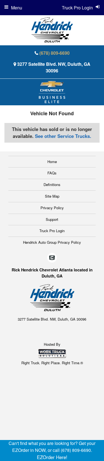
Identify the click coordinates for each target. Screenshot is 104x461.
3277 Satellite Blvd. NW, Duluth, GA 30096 (53, 67)
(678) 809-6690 (54, 53)
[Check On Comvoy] (52, 258)
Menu (16, 7)
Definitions (52, 184)
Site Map (52, 196)
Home (52, 161)
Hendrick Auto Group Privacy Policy (52, 242)
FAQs (52, 173)
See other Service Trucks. (63, 136)
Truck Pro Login (52, 230)
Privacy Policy (52, 207)
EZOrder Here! (52, 457)
